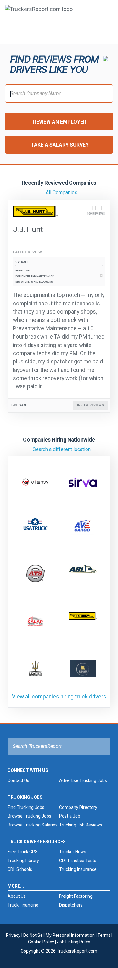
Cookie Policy (41, 941)
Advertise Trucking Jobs (83, 780)
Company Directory (78, 807)
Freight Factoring (76, 896)
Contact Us (18, 780)
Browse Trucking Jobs (29, 816)
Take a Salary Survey (60, 145)
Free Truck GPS (23, 851)
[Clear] (105, 33)
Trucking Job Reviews (80, 824)
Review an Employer (59, 122)
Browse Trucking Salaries (33, 824)
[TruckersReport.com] (39, 14)
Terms (104, 935)
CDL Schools (20, 869)
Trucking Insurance (78, 869)
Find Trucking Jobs (26, 807)
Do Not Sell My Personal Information (59, 935)
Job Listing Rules (73, 941)
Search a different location (62, 449)
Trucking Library (23, 860)
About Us (17, 896)
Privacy (13, 935)
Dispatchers (71, 904)
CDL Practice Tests (77, 860)
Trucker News (72, 851)
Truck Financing (23, 904)
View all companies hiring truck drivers (59, 696)
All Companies (61, 192)
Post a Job (69, 816)
